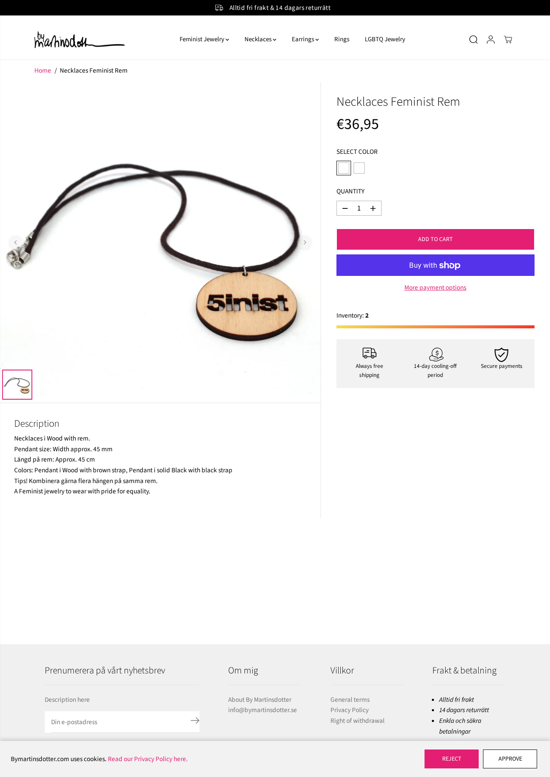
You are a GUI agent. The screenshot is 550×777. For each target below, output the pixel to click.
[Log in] (490, 39)
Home (42, 70)
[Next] (304, 242)
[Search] (473, 39)
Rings (341, 39)
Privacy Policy (349, 710)
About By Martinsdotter (259, 699)
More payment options (435, 288)
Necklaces (258, 39)
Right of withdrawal (357, 720)
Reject (451, 759)
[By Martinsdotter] (98, 39)
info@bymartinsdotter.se (262, 710)
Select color (357, 151)
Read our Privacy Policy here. (148, 759)
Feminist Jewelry (203, 39)
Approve (510, 759)
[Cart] (508, 39)
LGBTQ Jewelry (385, 39)
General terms (350, 699)
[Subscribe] (195, 722)
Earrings (303, 39)
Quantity (350, 191)
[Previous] (16, 242)
